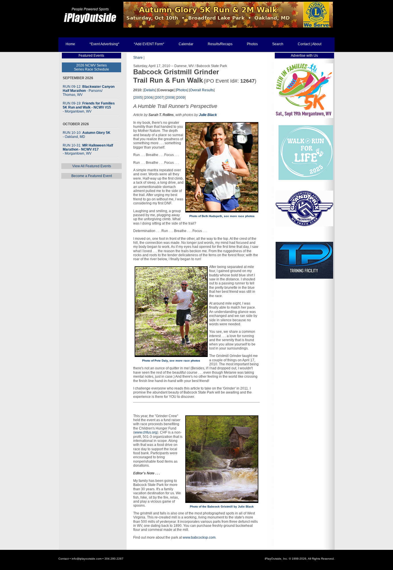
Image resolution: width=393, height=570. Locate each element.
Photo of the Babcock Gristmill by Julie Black (222, 506)
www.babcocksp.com (199, 537)
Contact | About (309, 44)
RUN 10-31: (88, 149)
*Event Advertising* (104, 44)
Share (138, 58)
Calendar (186, 44)
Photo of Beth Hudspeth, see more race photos (222, 216)
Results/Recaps (220, 44)
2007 (159, 98)
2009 (181, 98)
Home (70, 44)
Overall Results (202, 90)
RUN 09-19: (89, 107)
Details (149, 90)
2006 (149, 98)
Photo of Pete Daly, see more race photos (171, 360)
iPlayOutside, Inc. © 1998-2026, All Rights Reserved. (300, 558)
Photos (252, 44)
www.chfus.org (145, 432)
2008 (170, 98)
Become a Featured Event (91, 176)
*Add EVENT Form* (149, 44)
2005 (138, 98)
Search (277, 44)
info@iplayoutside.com (87, 558)
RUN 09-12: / (89, 91)
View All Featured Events (91, 166)
